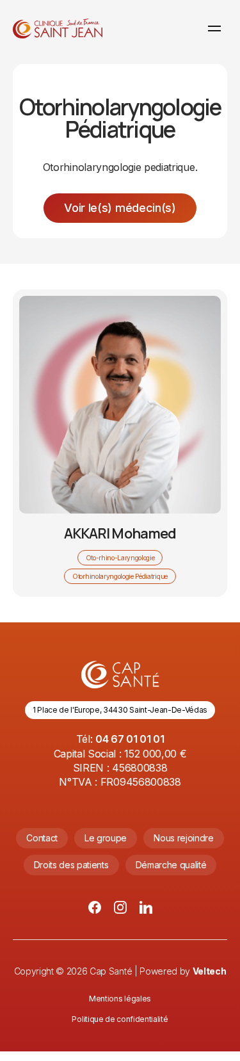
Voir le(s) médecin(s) (119, 208)
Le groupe (105, 837)
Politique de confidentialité (120, 1019)
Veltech (210, 971)
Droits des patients (71, 864)
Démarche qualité (171, 864)
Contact (42, 837)
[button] (214, 28)
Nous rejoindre (184, 837)
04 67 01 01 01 (129, 739)
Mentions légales (120, 998)
